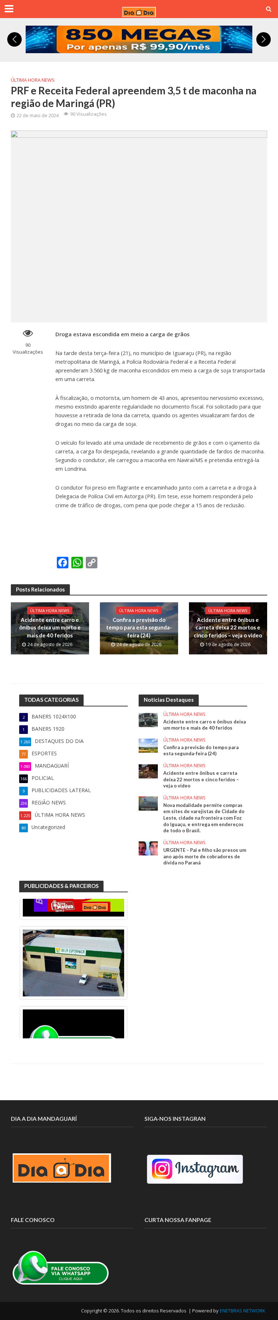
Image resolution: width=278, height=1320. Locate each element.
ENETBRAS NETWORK (242, 1310)
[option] (73, 963)
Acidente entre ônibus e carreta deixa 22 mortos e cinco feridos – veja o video (228, 627)
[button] (14, 39)
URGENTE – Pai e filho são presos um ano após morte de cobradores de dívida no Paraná (204, 856)
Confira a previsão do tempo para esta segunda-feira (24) (139, 627)
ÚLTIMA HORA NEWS (33, 80)
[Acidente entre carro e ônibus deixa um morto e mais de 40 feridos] (148, 719)
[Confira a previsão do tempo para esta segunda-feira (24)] (148, 745)
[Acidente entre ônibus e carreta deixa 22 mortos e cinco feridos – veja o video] (148, 770)
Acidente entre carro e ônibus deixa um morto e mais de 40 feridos (50, 627)
